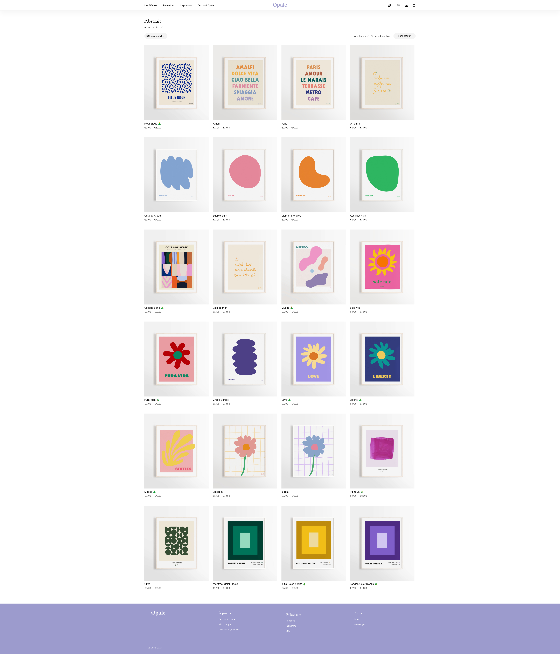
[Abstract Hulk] (382, 174)
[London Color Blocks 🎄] (382, 543)
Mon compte (225, 624)
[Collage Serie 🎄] (176, 267)
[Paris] (313, 82)
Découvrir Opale (227, 619)
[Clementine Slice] (313, 174)
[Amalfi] (245, 82)
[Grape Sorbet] (245, 359)
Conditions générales (229, 629)
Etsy (288, 631)
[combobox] (404, 36)
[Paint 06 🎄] (382, 451)
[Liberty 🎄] (382, 359)
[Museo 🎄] (313, 267)
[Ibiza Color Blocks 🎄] (313, 543)
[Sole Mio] (382, 267)
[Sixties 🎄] (176, 451)
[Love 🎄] (313, 359)
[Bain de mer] (245, 267)
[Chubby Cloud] (176, 174)
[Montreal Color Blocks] (245, 543)
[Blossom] (245, 451)
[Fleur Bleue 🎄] (176, 82)
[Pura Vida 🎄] (176, 359)
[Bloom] (313, 451)
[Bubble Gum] (245, 174)
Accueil (148, 27)
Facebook (291, 620)
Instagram (291, 625)
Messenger (359, 624)
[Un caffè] (382, 82)
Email (356, 619)
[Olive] (176, 543)
